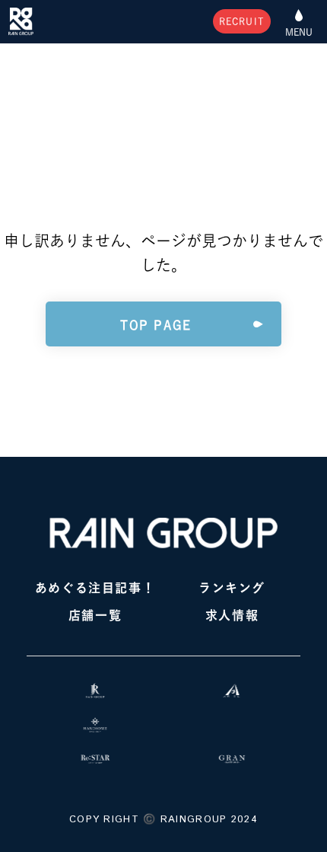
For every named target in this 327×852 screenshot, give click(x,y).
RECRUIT (242, 21)
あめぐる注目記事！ (95, 588)
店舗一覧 (95, 615)
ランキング (231, 588)
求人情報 (232, 615)
